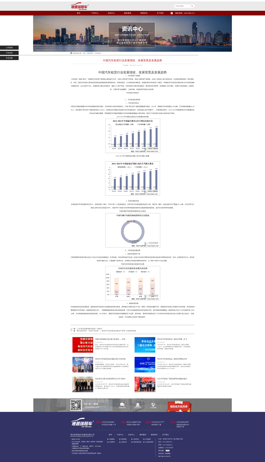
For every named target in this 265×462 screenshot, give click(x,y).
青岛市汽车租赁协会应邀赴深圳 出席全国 (110, 359)
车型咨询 (137, 407)
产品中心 (94, 13)
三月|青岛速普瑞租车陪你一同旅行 (89, 329)
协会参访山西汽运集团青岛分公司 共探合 (110, 379)
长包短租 (148, 439)
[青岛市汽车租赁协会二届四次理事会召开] (145, 364)
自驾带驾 (112, 442)
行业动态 (98, 53)
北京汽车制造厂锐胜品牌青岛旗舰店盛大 (172, 379)
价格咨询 (122, 407)
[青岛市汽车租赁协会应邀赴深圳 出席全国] (82, 364)
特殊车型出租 (137, 442)
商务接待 (124, 439)
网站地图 (161, 450)
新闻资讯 (144, 13)
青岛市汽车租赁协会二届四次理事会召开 (172, 359)
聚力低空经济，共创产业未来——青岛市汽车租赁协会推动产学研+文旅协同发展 (106, 331)
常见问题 (9, 58)
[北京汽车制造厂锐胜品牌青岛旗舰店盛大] (145, 384)
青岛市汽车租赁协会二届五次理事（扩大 (172, 339)
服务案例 (127, 13)
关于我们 (160, 13)
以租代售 (124, 442)
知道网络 (167, 453)
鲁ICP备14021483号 (164, 456)
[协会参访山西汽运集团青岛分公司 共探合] (82, 384)
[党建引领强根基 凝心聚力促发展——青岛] (82, 345)
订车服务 (153, 407)
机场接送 (112, 439)
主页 (84, 53)
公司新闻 (9, 47)
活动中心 (111, 13)
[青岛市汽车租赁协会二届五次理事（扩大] (145, 345)
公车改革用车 (149, 442)
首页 (78, 13)
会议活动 (136, 439)
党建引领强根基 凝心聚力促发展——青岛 (110, 339)
